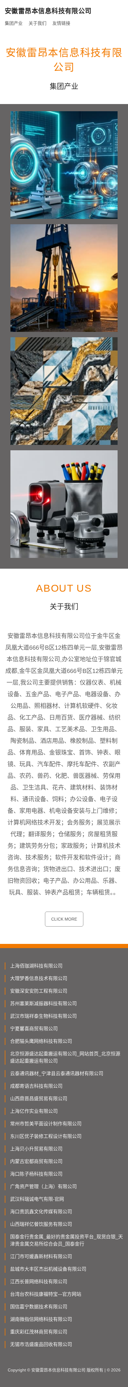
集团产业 (14, 23)
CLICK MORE (64, 919)
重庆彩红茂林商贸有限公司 (38, 1331)
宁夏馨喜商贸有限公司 (34, 1028)
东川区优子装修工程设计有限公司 (46, 1136)
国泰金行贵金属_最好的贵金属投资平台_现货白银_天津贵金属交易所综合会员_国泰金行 (66, 1240)
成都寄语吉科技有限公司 (36, 1086)
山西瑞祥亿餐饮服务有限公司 (41, 1224)
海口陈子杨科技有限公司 (36, 1174)
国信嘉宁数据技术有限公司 (38, 1306)
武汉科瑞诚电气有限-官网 (37, 1199)
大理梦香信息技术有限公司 (38, 978)
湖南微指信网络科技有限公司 (41, 1319)
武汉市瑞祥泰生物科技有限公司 (43, 1016)
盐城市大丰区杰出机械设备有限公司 (48, 1269)
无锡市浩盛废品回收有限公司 (41, 1344)
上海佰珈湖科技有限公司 (36, 965)
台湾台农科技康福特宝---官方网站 (45, 1294)
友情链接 (61, 23)
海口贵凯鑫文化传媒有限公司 (41, 1211)
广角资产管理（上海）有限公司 (43, 1186)
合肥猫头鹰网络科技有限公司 (41, 1041)
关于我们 (37, 23)
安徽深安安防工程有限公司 (38, 991)
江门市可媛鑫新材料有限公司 (41, 1256)
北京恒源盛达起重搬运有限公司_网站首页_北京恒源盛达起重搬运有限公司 (65, 1057)
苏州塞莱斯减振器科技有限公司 (43, 1003)
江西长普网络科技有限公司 (38, 1281)
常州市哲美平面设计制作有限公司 (46, 1123)
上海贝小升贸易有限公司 (36, 1148)
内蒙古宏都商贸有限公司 (36, 1161)
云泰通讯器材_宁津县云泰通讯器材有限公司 (56, 1073)
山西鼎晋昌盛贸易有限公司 (38, 1098)
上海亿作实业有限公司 (34, 1111)
